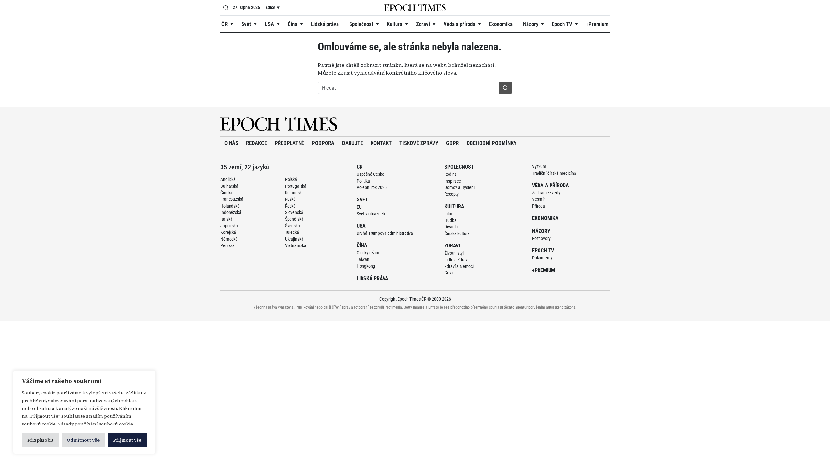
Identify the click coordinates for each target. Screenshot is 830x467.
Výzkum (539, 166)
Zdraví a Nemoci (459, 266)
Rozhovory (541, 238)
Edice (270, 7)
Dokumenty (542, 257)
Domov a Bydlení (460, 187)
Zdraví (423, 24)
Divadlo (451, 226)
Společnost (361, 24)
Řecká (290, 206)
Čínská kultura (457, 233)
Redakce (256, 143)
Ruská (290, 199)
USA (269, 24)
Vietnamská (295, 245)
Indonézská (230, 212)
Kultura (394, 24)
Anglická (228, 179)
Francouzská (231, 199)
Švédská (292, 225)
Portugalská (295, 186)
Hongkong (366, 266)
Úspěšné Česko (370, 174)
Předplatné (289, 143)
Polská (291, 179)
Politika (363, 181)
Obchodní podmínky (491, 143)
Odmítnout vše (83, 440)
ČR (224, 24)
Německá (229, 239)
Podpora (323, 143)
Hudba (450, 220)
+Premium (597, 24)
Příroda (538, 206)
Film (448, 213)
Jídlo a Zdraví (456, 259)
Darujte (352, 143)
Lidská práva (325, 24)
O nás (231, 143)
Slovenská (294, 212)
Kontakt (381, 143)
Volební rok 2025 (372, 187)
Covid (450, 272)
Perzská (227, 245)
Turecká (292, 232)
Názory (530, 24)
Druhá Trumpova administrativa (385, 233)
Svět (246, 24)
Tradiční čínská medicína (554, 173)
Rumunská (294, 192)
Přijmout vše (127, 440)
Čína (292, 24)
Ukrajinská (294, 239)
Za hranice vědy (546, 192)
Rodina (451, 174)
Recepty (452, 194)
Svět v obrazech (371, 213)
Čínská (226, 192)
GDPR (452, 143)
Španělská (294, 219)
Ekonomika (501, 24)
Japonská (229, 225)
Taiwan (363, 259)
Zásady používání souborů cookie (95, 424)
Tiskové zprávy (418, 143)
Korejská (228, 232)
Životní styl (454, 253)
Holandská (230, 206)
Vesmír (538, 199)
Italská (226, 219)
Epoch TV (562, 24)
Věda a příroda (459, 24)
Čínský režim (368, 252)
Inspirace (453, 181)
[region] (84, 412)
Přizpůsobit (40, 440)
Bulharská (229, 186)
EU (359, 207)
